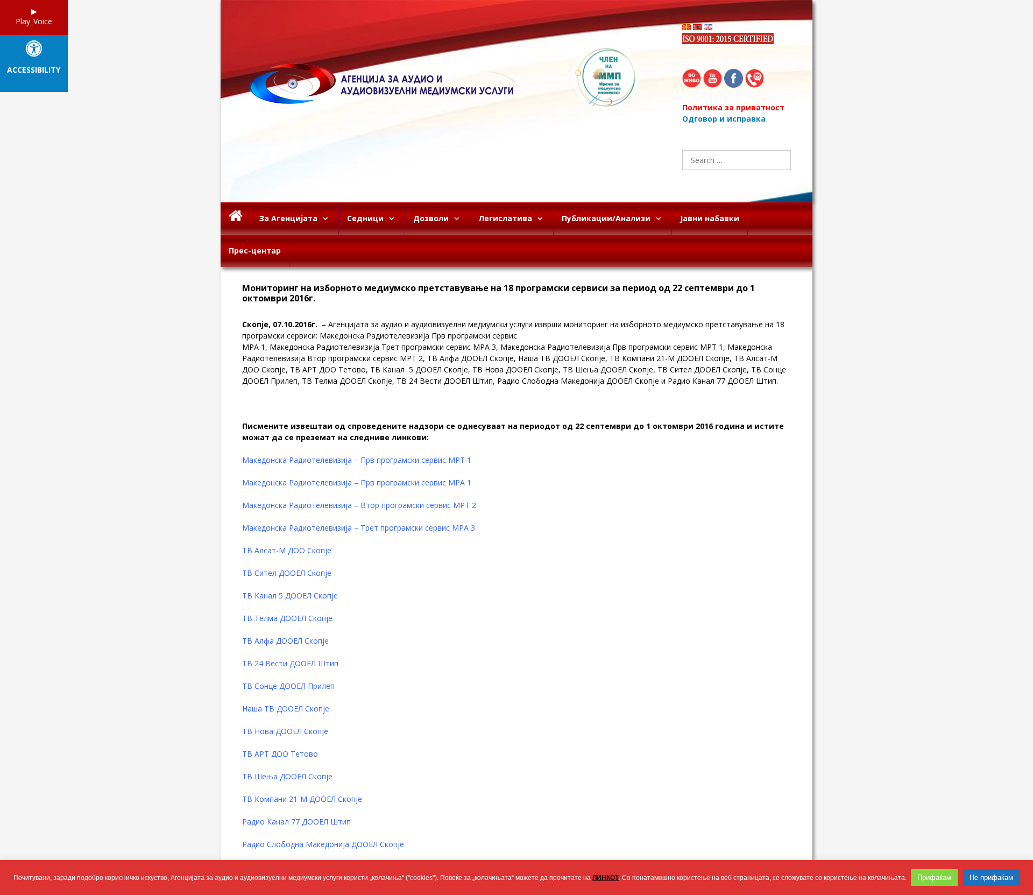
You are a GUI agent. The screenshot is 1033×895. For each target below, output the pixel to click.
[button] (327, 218)
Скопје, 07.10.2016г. (279, 324)
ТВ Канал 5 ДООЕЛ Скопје (290, 595)
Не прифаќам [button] (991, 877)
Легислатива (505, 218)
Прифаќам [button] (934, 877)
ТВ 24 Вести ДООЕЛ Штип (290, 663)
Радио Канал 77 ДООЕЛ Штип (296, 821)
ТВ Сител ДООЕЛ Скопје (286, 573)
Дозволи (431, 218)
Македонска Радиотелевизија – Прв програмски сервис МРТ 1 (356, 460)
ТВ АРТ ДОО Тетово (280, 754)
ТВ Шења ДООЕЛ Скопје (287, 776)
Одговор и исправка (724, 119)
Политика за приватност (733, 107)
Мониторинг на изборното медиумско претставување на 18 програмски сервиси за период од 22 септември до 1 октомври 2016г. (498, 293)
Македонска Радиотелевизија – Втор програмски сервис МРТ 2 (359, 505)
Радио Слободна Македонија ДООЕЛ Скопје (324, 844)
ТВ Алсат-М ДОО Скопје (286, 550)
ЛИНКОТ (605, 878)
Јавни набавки (709, 218)
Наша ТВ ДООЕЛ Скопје (285, 708)
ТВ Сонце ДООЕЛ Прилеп (288, 686)
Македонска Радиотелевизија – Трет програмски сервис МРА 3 (358, 528)
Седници (365, 218)
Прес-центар (255, 250)
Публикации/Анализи (606, 218)
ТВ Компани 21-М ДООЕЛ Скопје (302, 799)
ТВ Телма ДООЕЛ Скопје (287, 618)
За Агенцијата (288, 218)
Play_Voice (34, 21)
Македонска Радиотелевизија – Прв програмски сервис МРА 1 (356, 482)
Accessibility (33, 70)
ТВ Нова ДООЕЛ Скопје (285, 731)
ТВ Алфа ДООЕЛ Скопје (285, 641)
